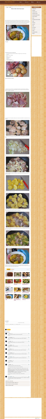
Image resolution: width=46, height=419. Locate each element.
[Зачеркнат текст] (9, 324)
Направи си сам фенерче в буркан (9, 385)
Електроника (33, 10)
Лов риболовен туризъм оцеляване (36, 19)
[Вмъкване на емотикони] (13, 324)
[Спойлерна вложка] (19, 324)
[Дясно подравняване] (12, 324)
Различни (33, 30)
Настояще (33, 33)
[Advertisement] (17, 14)
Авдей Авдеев (10, 376)
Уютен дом (33, 24)
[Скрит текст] (16, 324)
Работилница (33, 22)
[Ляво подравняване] (10, 324)
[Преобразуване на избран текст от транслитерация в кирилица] (18, 324)
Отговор (9, 335)
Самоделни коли (34, 8)
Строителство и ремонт (34, 13)
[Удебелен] (5, 324)
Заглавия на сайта (36, 7)
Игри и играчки (34, 27)
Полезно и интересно (34, 16)
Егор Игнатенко (10, 356)
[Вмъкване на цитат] (17, 324)
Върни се (9, 269)
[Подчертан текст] (8, 324)
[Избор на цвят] (15, 324)
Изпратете (9, 329)
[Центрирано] (11, 324)
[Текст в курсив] (6, 324)
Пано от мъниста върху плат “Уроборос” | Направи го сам (12, 382)
